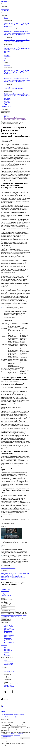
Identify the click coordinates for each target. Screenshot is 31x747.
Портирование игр (9, 24)
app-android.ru (22, 516)
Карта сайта (4, 716)
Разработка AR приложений (8, 576)
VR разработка (25, 24)
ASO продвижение (20, 34)
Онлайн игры (10, 41)
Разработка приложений (15, 573)
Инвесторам (7, 655)
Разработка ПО (8, 49)
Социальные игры (21, 40)
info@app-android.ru (6, 1)
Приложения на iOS (22, 31)
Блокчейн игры (19, 41)
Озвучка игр (17, 24)
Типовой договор (8, 661)
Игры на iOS (26, 23)
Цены (5, 52)
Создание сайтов (15, 48)
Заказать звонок (5, 9)
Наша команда (8, 650)
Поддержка (15, 33)
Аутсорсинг (15, 49)
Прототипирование (9, 34)
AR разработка (8, 26)
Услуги (6, 18)
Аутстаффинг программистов (16, 575)
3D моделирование (17, 46)
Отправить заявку (5, 619)
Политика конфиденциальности (16, 716)
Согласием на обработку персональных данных (13, 615)
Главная (6, 61)
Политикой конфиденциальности (10, 616)
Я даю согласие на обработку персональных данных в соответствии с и (14, 614)
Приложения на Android (10, 31)
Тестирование (7, 33)
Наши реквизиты (8, 664)
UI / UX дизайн (8, 46)
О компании (7, 56)
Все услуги (7, 65)
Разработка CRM (25, 48)
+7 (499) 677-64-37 (6, 10)
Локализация (26, 33)
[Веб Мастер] (2, 706)
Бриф (5, 660)
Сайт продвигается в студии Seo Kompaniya (12, 714)
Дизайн (20, 33)
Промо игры (7, 636)
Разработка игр (5, 573)
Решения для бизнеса (9, 40)
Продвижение (7, 99)
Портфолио (7, 51)
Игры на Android (18, 23)
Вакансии (6, 652)
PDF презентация (8, 663)
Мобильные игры (8, 23)
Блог (5, 58)
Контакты (6, 55)
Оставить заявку (5, 112)
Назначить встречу (6, 595)
